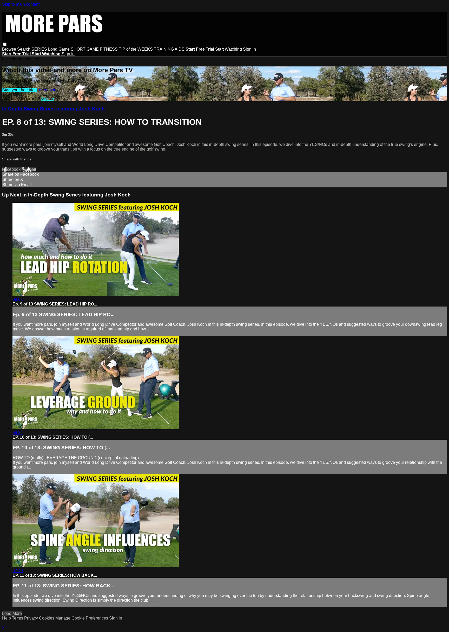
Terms (18, 618)
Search (24, 49)
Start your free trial (19, 90)
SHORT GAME (85, 49)
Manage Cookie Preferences (82, 618)
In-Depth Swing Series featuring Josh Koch (53, 108)
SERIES (39, 49)
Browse (9, 49)
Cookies (47, 618)
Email (30, 169)
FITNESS (109, 49)
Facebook (12, 169)
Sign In (68, 54)
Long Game (59, 49)
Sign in (249, 49)
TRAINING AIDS (169, 49)
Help (7, 618)
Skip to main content (20, 4)
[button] (4, 44)
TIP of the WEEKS (136, 49)
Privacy (31, 618)
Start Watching (229, 49)
